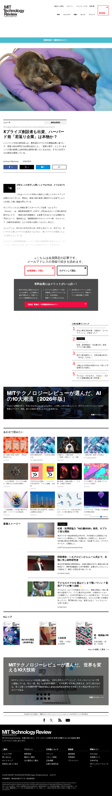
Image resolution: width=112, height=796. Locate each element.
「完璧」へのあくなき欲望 (65, 641)
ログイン (70, 6)
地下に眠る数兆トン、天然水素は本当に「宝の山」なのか (92, 355)
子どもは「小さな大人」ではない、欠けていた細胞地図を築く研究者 (92, 375)
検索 (91, 6)
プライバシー (73, 760)
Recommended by (95, 516)
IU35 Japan (94, 754)
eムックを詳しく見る (96, 649)
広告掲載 (49, 760)
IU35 (58, 14)
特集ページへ (96, 415)
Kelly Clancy (63, 607)
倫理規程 (71, 754)
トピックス (67, 14)
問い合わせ (6, 757)
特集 (75, 14)
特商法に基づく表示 (10, 764)
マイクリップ (80, 6)
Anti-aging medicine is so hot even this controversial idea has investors (29, 127)
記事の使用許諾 (52, 764)
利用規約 (71, 757)
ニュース (6, 122)
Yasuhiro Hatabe (64, 573)
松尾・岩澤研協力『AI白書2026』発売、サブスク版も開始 (92, 343)
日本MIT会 (94, 760)
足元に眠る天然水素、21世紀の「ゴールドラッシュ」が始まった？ (92, 330)
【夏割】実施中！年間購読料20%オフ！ (42, 304)
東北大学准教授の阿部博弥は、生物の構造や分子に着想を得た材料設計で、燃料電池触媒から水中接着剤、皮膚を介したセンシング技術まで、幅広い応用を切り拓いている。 (83, 566)
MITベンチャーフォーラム (99, 765)
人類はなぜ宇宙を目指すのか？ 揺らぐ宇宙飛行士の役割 (92, 365)
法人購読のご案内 (31, 760)
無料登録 (102, 13)
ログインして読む (67, 270)
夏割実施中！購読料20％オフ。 (56, 40)
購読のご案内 (59, 6)
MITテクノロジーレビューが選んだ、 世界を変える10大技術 (55, 667)
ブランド (49, 754)
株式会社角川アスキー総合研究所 (23, 778)
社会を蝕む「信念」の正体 (101, 639)
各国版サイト (95, 757)
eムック (83, 14)
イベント (92, 14)
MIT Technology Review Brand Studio (71, 547)
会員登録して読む (35, 270)
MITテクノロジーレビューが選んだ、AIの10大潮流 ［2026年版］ (54, 396)
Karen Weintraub (12, 161)
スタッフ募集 (51, 757)
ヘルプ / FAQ (7, 754)
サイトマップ (7, 760)
